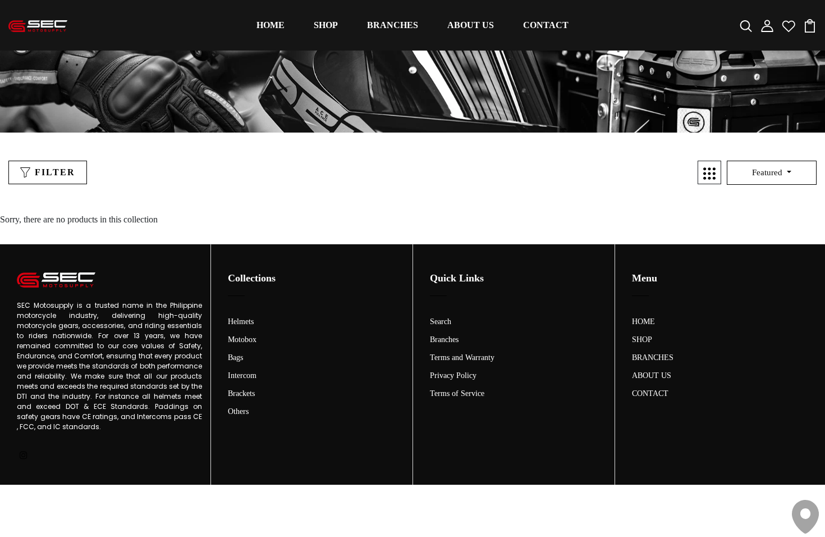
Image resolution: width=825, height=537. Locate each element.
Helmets (241, 321)
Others (238, 411)
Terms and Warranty (462, 357)
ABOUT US (470, 25)
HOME (270, 25)
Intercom (242, 375)
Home (400, 109)
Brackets (241, 393)
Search (440, 321)
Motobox (242, 339)
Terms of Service (457, 393)
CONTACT (546, 25)
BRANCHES (392, 25)
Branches (444, 339)
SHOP (326, 25)
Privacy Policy (453, 375)
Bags (235, 357)
